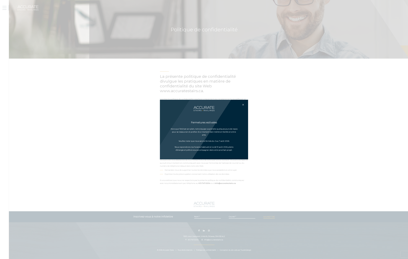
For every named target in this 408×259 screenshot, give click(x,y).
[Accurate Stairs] (204, 113)
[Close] (243, 104)
